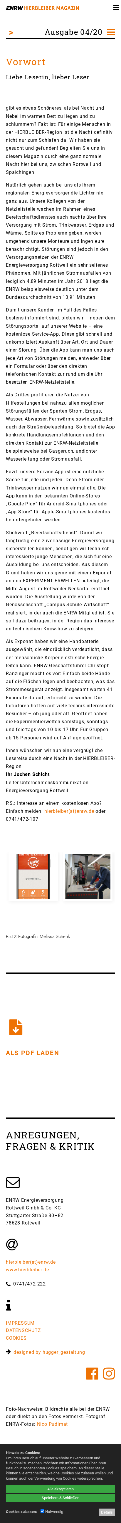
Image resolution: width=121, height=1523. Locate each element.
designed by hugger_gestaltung (48, 1352)
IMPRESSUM (20, 1323)
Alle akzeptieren (60, 1489)
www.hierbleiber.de (27, 1270)
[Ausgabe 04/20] (109, 8)
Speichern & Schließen (60, 1498)
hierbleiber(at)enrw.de (69, 811)
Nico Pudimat (52, 1424)
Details (107, 1512)
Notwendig (53, 1511)
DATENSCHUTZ (23, 1330)
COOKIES (16, 1338)
